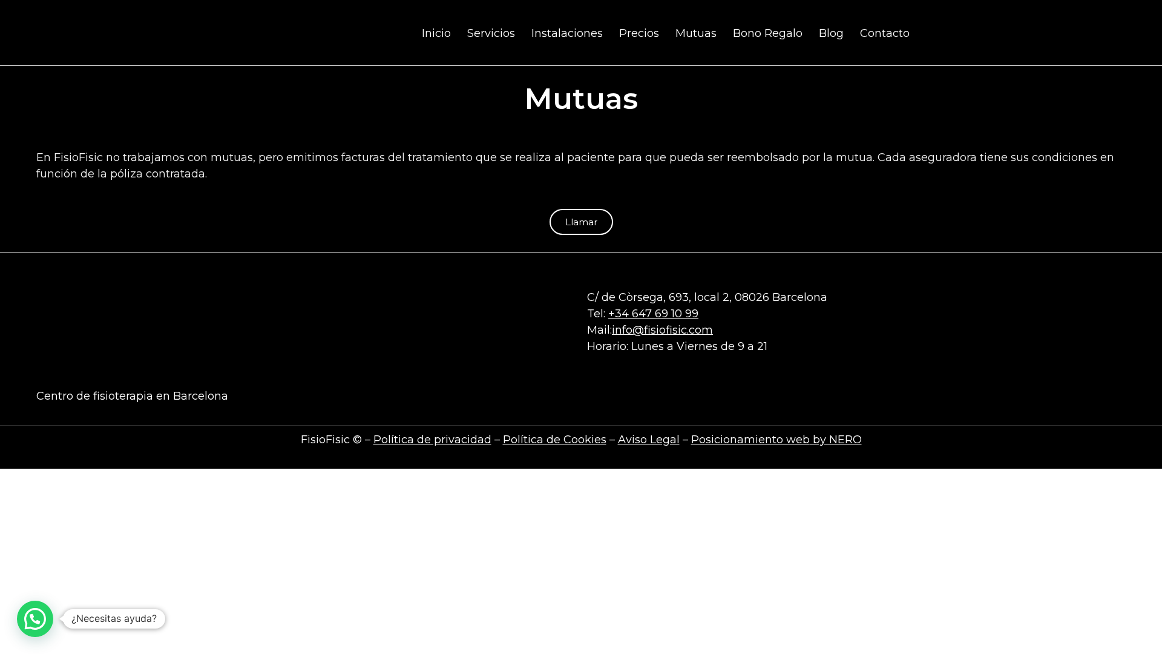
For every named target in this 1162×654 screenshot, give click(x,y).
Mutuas (696, 33)
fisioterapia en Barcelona (160, 396)
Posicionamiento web (750, 439)
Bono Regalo (768, 33)
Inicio (436, 33)
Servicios (491, 33)
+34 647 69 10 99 (653, 313)
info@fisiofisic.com (662, 330)
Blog (831, 33)
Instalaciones (567, 33)
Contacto (885, 33)
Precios (639, 33)
